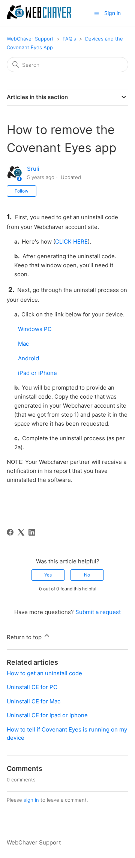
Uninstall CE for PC (32, 687)
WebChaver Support (30, 39)
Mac (23, 343)
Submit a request (98, 612)
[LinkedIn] (31, 532)
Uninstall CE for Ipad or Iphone (47, 715)
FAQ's (69, 39)
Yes (48, 575)
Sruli (33, 168)
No (87, 575)
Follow (21, 191)
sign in (31, 800)
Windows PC (35, 329)
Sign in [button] (112, 13)
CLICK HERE (71, 241)
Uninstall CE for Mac (33, 701)
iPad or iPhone (37, 372)
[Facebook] (10, 532)
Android (28, 358)
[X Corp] (21, 532)
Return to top (25, 637)
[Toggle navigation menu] (96, 13)
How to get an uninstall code (44, 673)
